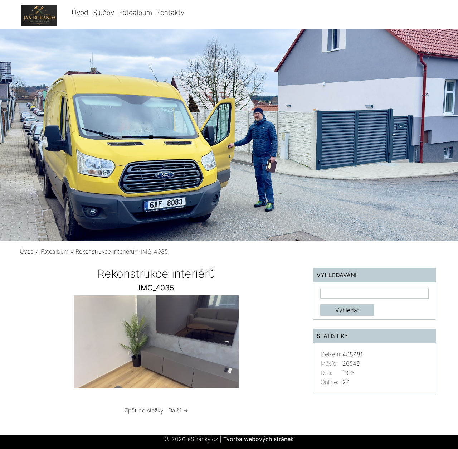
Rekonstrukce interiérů (104, 251)
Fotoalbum (135, 12)
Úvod (80, 12)
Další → (178, 410)
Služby (103, 12)
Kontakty (170, 12)
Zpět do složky (144, 410)
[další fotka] (281, 343)
